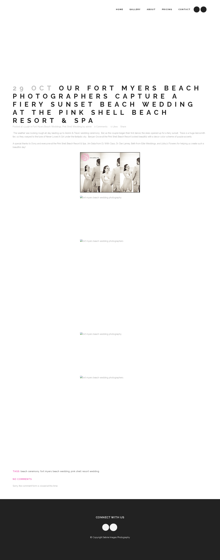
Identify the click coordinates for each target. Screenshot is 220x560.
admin (89, 126)
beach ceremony (30, 471)
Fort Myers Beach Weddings (47, 126)
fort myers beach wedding (55, 471)
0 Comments (100, 126)
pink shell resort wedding (85, 471)
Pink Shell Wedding (72, 126)
